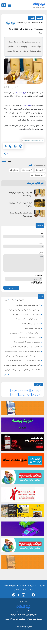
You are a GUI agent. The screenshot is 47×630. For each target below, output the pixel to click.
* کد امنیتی (39, 275)
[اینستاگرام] (22, 595)
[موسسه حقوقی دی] (22, 461)
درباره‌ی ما (30, 585)
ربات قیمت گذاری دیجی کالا (20, 390)
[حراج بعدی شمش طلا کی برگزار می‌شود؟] (39, 203)
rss (22, 585)
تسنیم (3, 161)
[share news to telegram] (21, 146)
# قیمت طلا (40, 170)
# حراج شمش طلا (38, 175)
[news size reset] (11, 86)
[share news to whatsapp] (15, 146)
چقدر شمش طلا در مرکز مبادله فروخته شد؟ (20, 194)
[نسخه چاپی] (13, 23)
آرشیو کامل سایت (10, 585)
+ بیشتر (7, 374)
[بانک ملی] (22, 408)
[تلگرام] (32, 595)
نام (42, 233)
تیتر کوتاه (13, 614)
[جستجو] (3, 5)
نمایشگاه (14, 395)
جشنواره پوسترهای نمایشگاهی (24, 590)
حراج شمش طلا (20, 92)
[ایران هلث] (22, 495)
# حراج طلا (14, 170)
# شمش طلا (27, 170)
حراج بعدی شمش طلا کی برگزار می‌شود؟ (20, 204)
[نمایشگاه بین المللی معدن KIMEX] (22, 512)
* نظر (41, 253)
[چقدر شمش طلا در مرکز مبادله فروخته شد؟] (39, 192)
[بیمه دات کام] (22, 425)
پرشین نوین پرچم (36, 390)
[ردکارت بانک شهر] (22, 443)
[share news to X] (10, 146)
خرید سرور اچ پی (24, 395)
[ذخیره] (8, 23)
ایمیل (41, 243)
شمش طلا (28, 105)
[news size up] (5, 86)
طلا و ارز (31, 18)
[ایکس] (13, 595)
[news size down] (16, 86)
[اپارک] (22, 477)
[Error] (5, 146)
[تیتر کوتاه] (39, 4)
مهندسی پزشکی (37, 395)
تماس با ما (41, 585)
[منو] (9, 5)
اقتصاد (39, 18)
